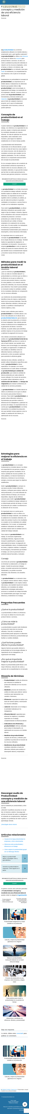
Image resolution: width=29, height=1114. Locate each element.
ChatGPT (14, 184)
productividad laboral (9, 318)
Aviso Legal (13, 1100)
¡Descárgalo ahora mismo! (9, 824)
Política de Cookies (13, 1102)
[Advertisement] (14, 33)
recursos (18, 58)
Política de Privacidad (13, 1101)
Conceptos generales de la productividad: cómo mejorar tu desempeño (21, 900)
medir (3, 71)
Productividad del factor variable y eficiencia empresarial (7, 900)
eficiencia (25, 56)
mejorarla (4, 99)
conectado (19, 1033)
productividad (8, 50)
